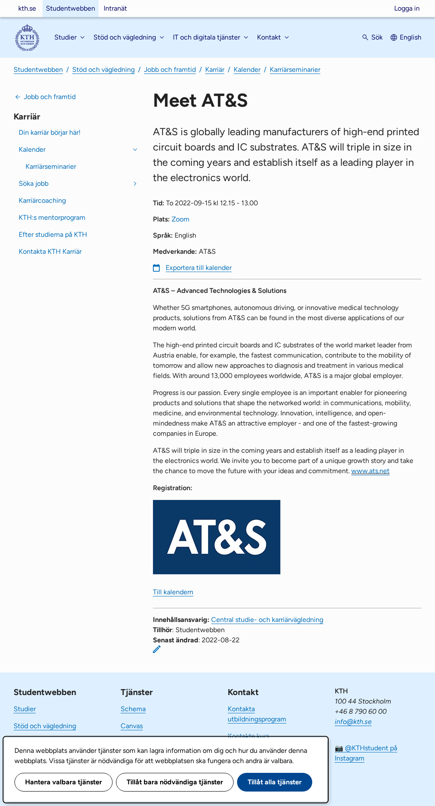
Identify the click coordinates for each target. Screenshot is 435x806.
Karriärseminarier (295, 69)
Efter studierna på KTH (53, 234)
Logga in (407, 8)
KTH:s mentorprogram (52, 217)
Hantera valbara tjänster (63, 782)
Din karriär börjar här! (50, 132)
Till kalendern (173, 592)
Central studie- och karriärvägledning (267, 620)
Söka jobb (33, 183)
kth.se (27, 8)
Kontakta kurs (248, 736)
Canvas (132, 726)
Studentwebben (70, 8)
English (410, 37)
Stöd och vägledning (103, 69)
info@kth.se (353, 722)
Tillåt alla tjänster (275, 782)
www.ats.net (370, 471)
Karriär (214, 69)
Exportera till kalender (199, 268)
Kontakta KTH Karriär (50, 251)
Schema (133, 709)
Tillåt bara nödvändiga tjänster (175, 782)
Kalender (247, 69)
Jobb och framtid (170, 69)
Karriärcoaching (42, 200)
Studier (25, 709)
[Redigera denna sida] (157, 649)
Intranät (115, 8)
